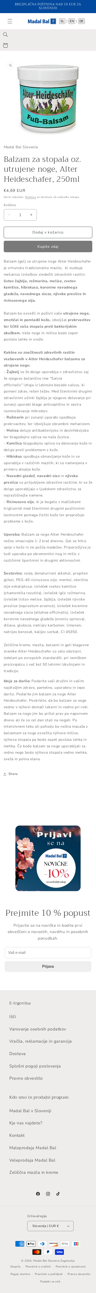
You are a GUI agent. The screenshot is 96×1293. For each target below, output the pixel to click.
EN (72, 21)
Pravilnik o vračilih (38, 1266)
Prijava (48, 966)
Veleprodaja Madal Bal (32, 1160)
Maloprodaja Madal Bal (32, 1148)
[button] (9, 21)
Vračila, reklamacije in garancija (40, 1041)
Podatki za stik (50, 1281)
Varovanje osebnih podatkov (37, 1029)
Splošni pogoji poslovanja (35, 1066)
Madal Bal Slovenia (46, 1261)
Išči (12, 1016)
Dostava (30, 197)
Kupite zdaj (48, 246)
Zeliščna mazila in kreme (33, 1172)
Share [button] (13, 773)
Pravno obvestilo (26, 1078)
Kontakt (17, 1135)
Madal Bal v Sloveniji (30, 1111)
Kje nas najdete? (25, 1123)
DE (81, 21)
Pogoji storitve (20, 1274)
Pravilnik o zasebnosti (71, 1266)
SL (62, 21)
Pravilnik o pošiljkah (49, 1274)
